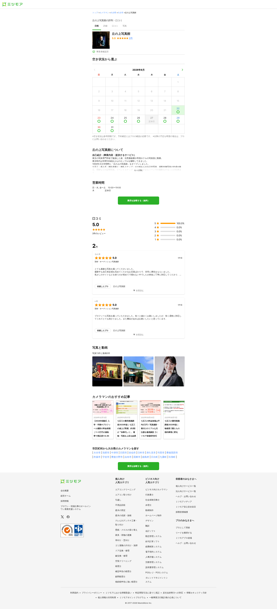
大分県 (113, 12)
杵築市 (97, 456)
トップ (95, 12)
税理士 (118, 566)
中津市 (114, 452)
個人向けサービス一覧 (186, 486)
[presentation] (96, 26)
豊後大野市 (117, 456)
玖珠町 (172, 456)
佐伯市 (132, 452)
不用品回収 (120, 505)
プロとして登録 (183, 527)
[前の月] (94, 69)
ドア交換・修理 (122, 550)
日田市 (123, 452)
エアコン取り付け (123, 494)
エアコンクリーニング (125, 489)
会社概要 (65, 490)
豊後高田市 (172, 452)
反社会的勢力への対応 (173, 592)
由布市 (128, 456)
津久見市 (151, 452)
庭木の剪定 (120, 510)
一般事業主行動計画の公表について (165, 597)
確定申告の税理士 (123, 571)
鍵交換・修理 (121, 556)
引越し (118, 500)
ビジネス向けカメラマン (156, 489)
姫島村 (145, 456)
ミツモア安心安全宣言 (186, 506)
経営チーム (66, 496)
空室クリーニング (123, 561)
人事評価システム (153, 557)
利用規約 (74, 592)
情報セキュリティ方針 (197, 592)
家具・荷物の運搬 (123, 535)
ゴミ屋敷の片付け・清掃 (126, 545)
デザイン (149, 520)
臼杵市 (141, 452)
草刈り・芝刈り (122, 540)
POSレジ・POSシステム (156, 572)
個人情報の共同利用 (107, 597)
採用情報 (65, 501)
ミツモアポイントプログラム (132, 597)
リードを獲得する (184, 532)
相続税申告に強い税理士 (126, 581)
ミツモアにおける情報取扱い (118, 592)
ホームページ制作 (153, 515)
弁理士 (148, 505)
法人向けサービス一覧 (186, 491)
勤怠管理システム (153, 536)
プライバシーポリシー (92, 592)
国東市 (136, 456)
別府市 (105, 452)
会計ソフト (150, 531)
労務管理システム (153, 562)
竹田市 (161, 452)
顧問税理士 (120, 576)
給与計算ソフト (152, 541)
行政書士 (149, 494)
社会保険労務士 (152, 500)
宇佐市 (105, 456)
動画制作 (149, 510)
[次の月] (182, 69)
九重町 (163, 456)
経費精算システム (153, 546)
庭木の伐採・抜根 (123, 515)
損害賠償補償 (182, 512)
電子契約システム (153, 551)
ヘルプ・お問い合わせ (186, 496)
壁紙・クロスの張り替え (126, 530)
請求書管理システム (154, 567)
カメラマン (104, 12)
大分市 (120, 12)
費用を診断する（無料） (138, 200)
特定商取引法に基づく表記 (147, 592)
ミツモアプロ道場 (184, 538)
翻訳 (147, 526)
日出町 (154, 456)
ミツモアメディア (184, 501)
